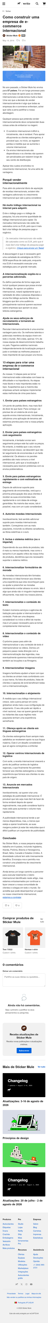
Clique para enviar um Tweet (30, 247)
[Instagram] (26, 1284)
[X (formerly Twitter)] (22, 1284)
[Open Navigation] (3, 3)
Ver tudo (42, 920)
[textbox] (24, 485)
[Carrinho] (44, 3)
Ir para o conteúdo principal (2, 2)
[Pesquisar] (37, 3)
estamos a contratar (12, 897)
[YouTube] (31, 1284)
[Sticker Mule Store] (17, 1284)
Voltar (8, 11)
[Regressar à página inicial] (19, 3)
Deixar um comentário (13, 971)
